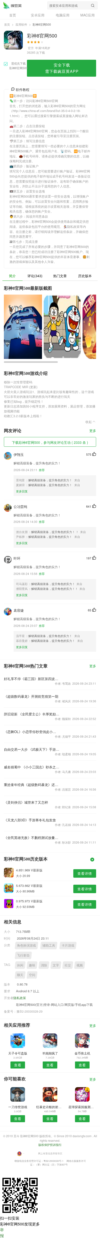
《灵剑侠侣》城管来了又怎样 (26, 802)
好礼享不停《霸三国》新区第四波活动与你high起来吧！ (31, 678)
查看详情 (84, 873)
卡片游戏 (68, 945)
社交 (68, 965)
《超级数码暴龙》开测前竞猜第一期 (31, 696)
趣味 (32, 965)
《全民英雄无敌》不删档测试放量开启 (31, 837)
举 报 (2, 1232)
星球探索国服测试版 (82, 1107)
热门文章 (60, 275)
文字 (56, 965)
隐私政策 (19, 997)
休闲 (20, 965)
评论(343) (34, 275)
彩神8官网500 (12, 5)
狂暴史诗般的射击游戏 (50, 1107)
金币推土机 (82, 1053)
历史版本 (85, 275)
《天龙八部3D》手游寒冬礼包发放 (30, 819)
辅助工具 (48, 945)
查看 (17, 1064)
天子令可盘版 (17, 1053)
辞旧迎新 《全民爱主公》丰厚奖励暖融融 (31, 714)
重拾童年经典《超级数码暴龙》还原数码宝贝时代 (31, 784)
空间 (32, 974)
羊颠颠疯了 (50, 1053)
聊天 (20, 974)
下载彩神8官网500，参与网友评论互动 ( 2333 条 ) (50, 442)
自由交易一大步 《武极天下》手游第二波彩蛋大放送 (31, 749)
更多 (92, 431)
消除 (44, 965)
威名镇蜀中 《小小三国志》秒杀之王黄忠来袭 (31, 766)
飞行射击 (23, 955)
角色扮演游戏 (26, 945)
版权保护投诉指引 (50, 1145)
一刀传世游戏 (17, 1107)
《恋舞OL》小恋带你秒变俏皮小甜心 (31, 731)
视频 (79, 965)
